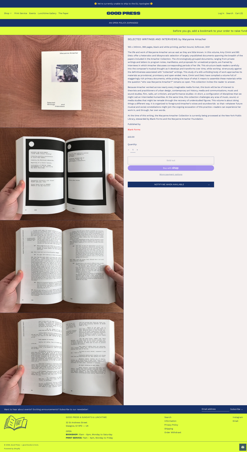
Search (167, 417)
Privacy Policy (171, 425)
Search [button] (229, 13)
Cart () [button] (239, 13)
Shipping (168, 428)
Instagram (238, 417)
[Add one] (137, 150)
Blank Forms (134, 129)
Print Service (20, 13)
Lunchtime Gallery (47, 13)
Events (32, 13)
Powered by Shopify (12, 449)
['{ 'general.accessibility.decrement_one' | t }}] (128, 150)
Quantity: (132, 144)
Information (170, 421)
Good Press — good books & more (24, 445)
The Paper (63, 13)
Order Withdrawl (172, 432)
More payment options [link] (171, 174)
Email (235, 421)
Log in (221, 13)
